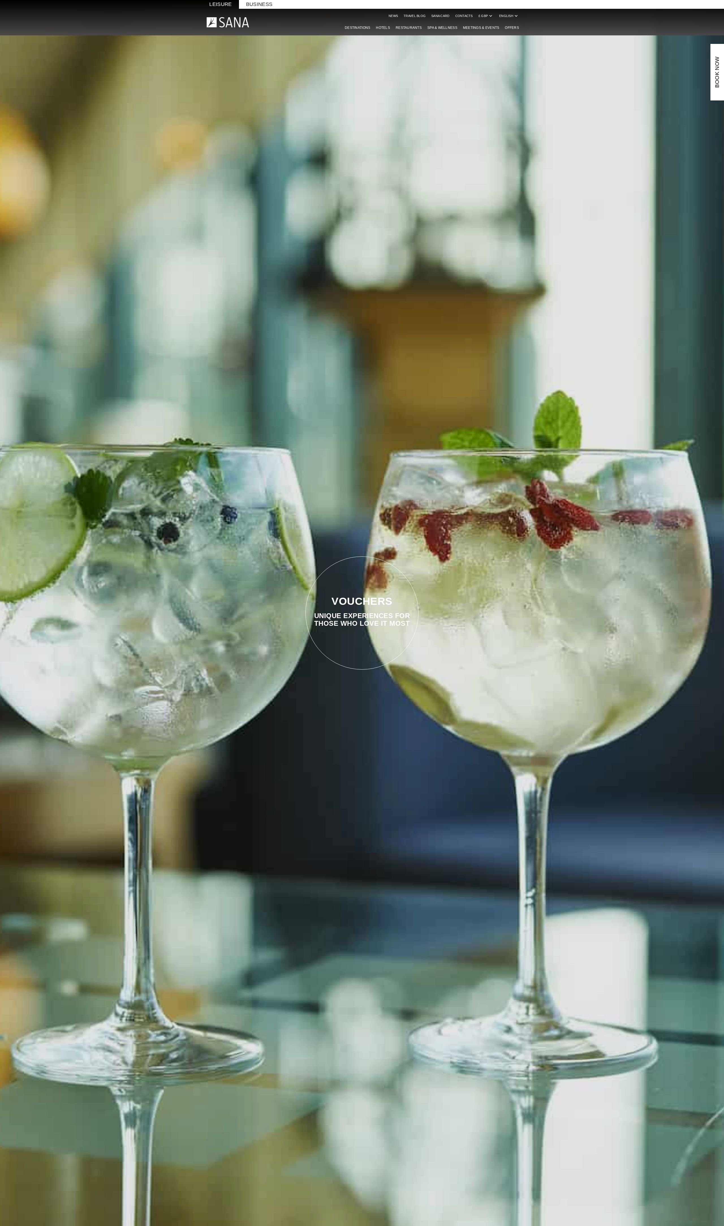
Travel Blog (415, 16)
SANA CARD (440, 16)
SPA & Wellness (442, 28)
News (393, 16)
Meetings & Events (481, 28)
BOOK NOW (717, 72)
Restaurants (409, 28)
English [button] (509, 16)
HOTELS (383, 28)
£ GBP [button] (486, 16)
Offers (512, 28)
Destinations (357, 28)
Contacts (464, 16)
